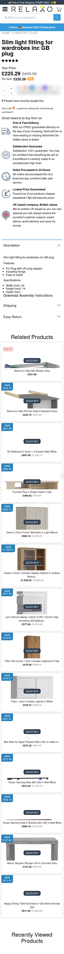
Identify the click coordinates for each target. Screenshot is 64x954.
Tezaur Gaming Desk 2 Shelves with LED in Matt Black (32, 822)
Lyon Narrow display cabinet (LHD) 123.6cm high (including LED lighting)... (32, 618)
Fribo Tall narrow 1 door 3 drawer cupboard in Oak (32, 661)
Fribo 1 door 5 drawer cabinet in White (32, 701)
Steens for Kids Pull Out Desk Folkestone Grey (32, 411)
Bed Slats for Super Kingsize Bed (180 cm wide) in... (32, 741)
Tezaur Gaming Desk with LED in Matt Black (32, 782)
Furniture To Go (24, 33)
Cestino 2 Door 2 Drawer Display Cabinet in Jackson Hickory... (32, 574)
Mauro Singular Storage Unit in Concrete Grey (32, 863)
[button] (10, 60)
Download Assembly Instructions (28, 295)
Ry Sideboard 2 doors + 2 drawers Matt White (32, 451)
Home (6, 33)
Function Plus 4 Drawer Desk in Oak (32, 492)
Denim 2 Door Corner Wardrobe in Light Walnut (32, 532)
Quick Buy (32, 360)
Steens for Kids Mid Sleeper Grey (32, 370)
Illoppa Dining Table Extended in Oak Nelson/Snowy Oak (32, 905)
